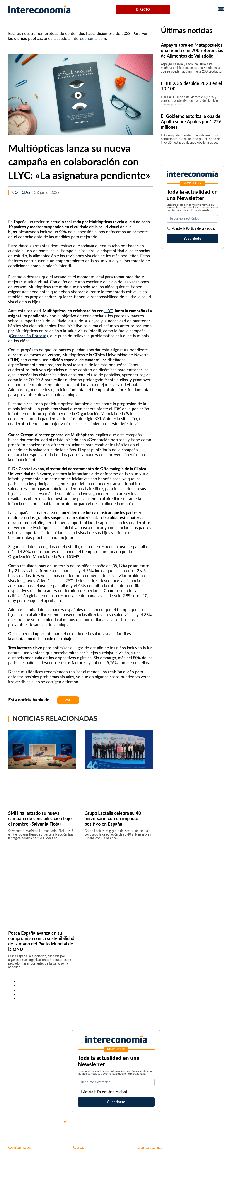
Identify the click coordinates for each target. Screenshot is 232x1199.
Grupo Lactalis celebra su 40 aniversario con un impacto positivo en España (113, 819)
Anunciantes (18, 1165)
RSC (68, 700)
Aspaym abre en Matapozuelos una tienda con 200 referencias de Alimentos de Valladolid (192, 50)
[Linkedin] (221, 1125)
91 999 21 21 (148, 1166)
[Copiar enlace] (18, 1003)
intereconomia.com (89, 39)
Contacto (80, 1157)
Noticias (21, 193)
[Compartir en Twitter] (18, 985)
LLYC (108, 311)
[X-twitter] (166, 1125)
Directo (143, 9)
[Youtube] (193, 1125)
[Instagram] (207, 1125)
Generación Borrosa (28, 336)
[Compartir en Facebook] (18, 981)
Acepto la (194, 228)
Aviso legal (81, 1165)
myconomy (17, 1157)
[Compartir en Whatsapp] (18, 994)
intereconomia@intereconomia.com (166, 1159)
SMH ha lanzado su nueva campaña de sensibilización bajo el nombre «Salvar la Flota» (40, 819)
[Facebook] (180, 1125)
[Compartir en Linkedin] (18, 990)
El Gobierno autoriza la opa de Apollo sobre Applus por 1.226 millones (191, 122)
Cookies (79, 1180)
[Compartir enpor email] (18, 998)
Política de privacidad (201, 228)
